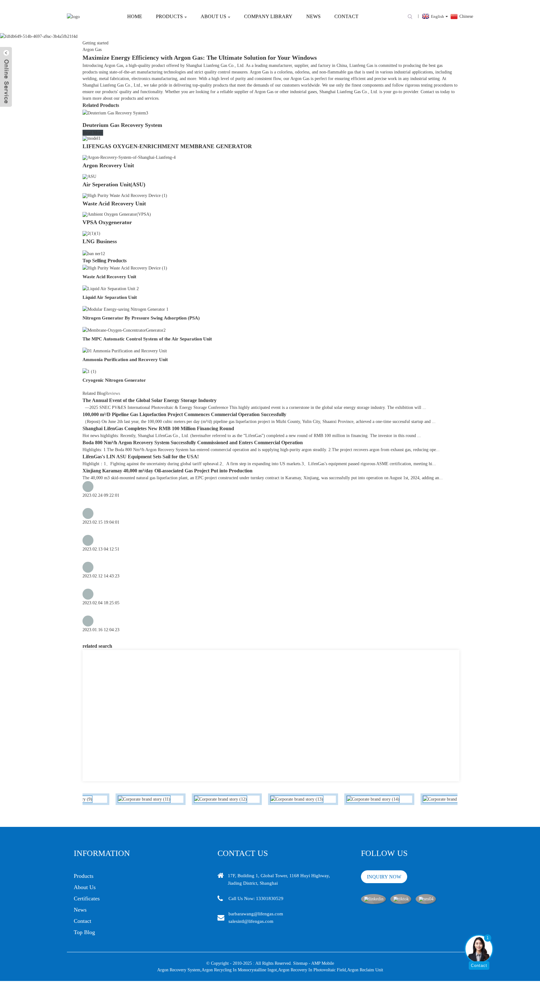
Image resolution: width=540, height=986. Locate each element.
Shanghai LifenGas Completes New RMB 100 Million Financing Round (158, 428)
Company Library (268, 16)
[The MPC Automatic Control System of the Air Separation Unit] (124, 329)
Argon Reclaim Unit (365, 970)
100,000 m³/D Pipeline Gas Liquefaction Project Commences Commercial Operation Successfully (184, 414)
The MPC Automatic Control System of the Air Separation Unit (147, 338)
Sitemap (300, 963)
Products (169, 16)
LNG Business (99, 241)
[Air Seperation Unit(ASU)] (89, 176)
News (313, 16)
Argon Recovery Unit (108, 165)
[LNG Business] (91, 233)
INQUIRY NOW (384, 876)
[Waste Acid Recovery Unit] (124, 195)
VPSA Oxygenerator (107, 222)
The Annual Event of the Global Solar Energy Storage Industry (149, 400)
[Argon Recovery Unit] (129, 157)
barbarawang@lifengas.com (255, 913)
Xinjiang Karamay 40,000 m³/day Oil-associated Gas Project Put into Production (167, 470)
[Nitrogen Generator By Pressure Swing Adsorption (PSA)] (125, 309)
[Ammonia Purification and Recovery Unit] (124, 350)
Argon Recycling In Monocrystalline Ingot (239, 970)
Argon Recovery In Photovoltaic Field (312, 970)
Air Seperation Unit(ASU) (113, 184)
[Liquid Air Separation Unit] (110, 288)
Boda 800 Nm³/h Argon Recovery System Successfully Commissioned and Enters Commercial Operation (192, 442)
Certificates (87, 898)
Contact (346, 16)
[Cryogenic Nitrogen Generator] (89, 371)
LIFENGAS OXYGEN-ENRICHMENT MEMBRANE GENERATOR (167, 146)
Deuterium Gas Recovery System (122, 125)
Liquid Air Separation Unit (109, 297)
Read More (92, 132)
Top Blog (84, 932)
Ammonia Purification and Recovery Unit (125, 359)
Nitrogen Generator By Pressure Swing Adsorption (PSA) (141, 317)
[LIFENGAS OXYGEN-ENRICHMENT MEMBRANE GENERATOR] (91, 138)
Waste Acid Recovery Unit (114, 203)
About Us (213, 16)
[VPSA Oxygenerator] (116, 214)
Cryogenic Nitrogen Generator (114, 380)
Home (134, 16)
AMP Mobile (322, 963)
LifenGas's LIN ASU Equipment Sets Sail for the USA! (140, 456)
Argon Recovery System (178, 970)
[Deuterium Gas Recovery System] (115, 112)
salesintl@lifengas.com (250, 921)
